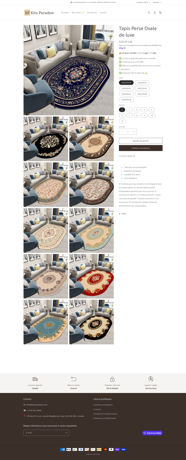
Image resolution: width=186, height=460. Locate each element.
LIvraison (97, 409)
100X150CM (126, 82)
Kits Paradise (95, 454)
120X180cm (126, 88)
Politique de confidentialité (105, 418)
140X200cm (126, 94)
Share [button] (123, 213)
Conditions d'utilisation (103, 405)
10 (152, 115)
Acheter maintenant (141, 148)
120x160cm (142, 82)
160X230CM (142, 94)
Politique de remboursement (105, 414)
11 (122, 121)
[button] (149, 12)
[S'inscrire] (66, 433)
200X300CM (126, 100)
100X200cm (142, 88)
